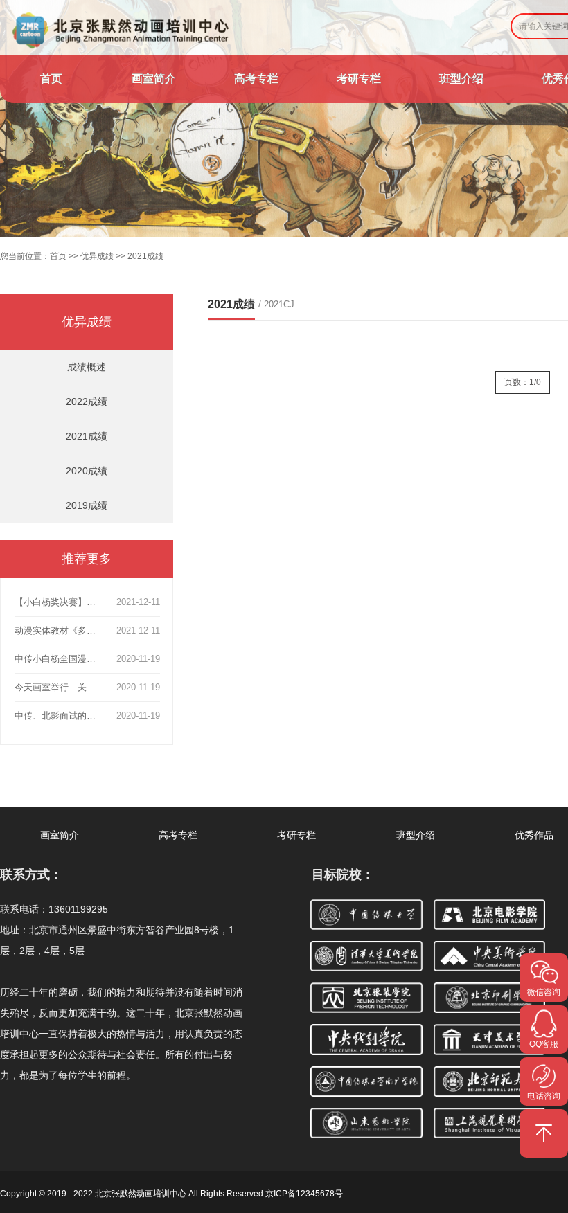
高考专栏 (256, 78)
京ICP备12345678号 (304, 1193)
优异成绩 (97, 256)
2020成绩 (86, 470)
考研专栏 (359, 78)
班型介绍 (461, 78)
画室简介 (154, 78)
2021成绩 (86, 436)
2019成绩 (86, 505)
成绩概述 (86, 366)
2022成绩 (86, 401)
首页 (51, 78)
